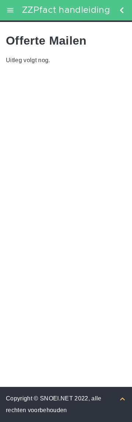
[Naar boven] (122, 398)
